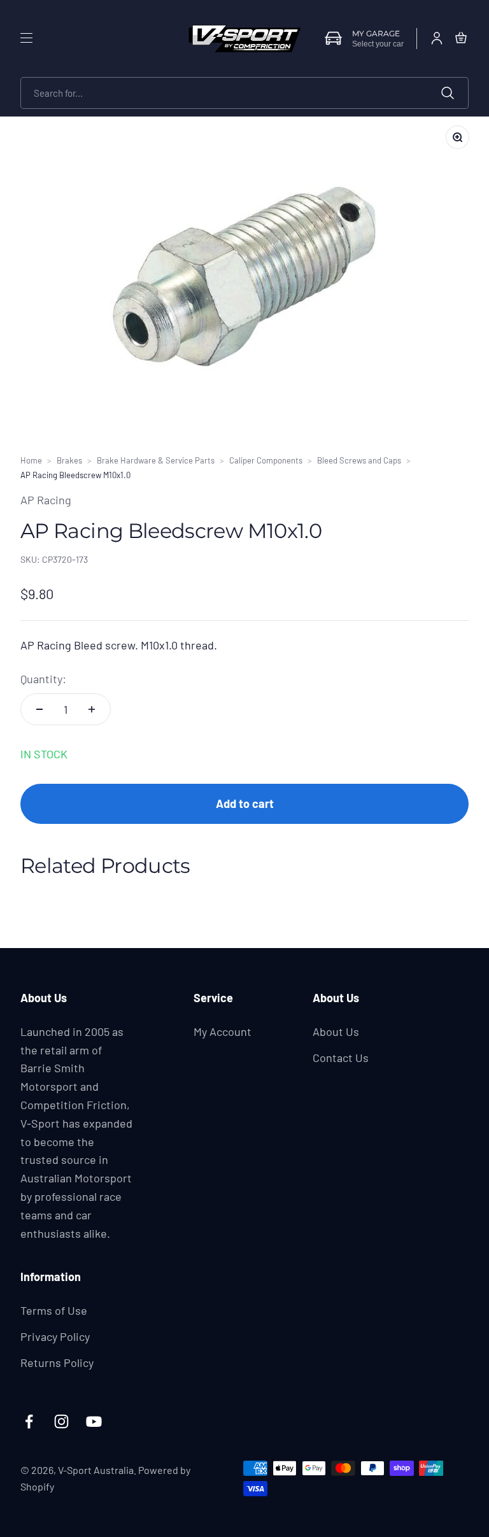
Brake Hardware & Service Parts (156, 460)
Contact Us (341, 1058)
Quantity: (43, 679)
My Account (223, 1031)
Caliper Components (265, 460)
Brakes (69, 460)
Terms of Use (53, 1310)
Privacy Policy (55, 1336)
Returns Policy (57, 1363)
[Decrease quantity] (39, 709)
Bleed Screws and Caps (359, 460)
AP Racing (45, 500)
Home (31, 460)
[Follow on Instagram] (61, 1421)
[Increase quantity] (91, 709)
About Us (336, 1031)
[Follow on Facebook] (29, 1421)
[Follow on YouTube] (94, 1421)
